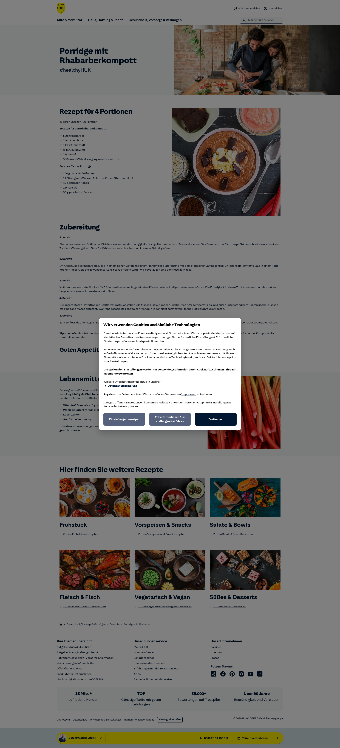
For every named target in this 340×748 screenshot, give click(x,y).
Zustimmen (215, 419)
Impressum (188, 394)
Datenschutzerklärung (122, 385)
